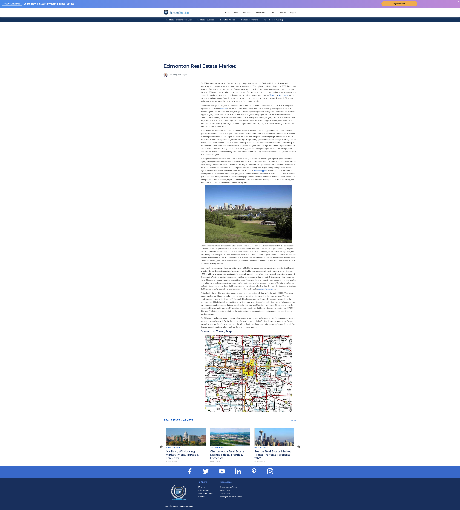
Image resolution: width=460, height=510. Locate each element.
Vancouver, (283, 95)
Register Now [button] (399, 3)
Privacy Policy (225, 490)
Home (227, 12)
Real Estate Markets (228, 20)
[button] (161, 445)
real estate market (265, 288)
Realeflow (201, 497)
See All (293, 420)
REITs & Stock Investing (273, 20)
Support (293, 12)
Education (246, 12)
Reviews (283, 12)
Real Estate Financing (249, 20)
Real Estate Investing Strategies (179, 20)
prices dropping (260, 170)
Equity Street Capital (205, 493)
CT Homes (201, 487)
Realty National (203, 490)
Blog (274, 12)
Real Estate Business (205, 20)
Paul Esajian (182, 74)
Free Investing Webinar (228, 487)
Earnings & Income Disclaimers (231, 497)
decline (223, 108)
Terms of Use (225, 493)
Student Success (261, 12)
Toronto (273, 95)
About (236, 12)
